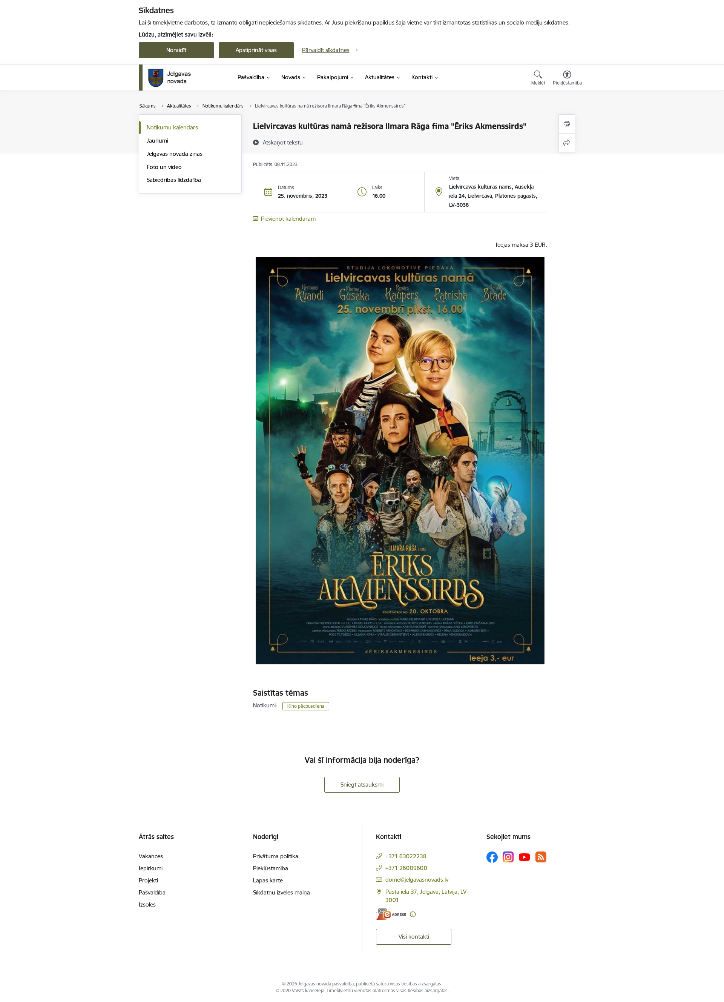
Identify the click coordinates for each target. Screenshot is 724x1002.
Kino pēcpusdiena (305, 706)
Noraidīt (176, 50)
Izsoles (147, 904)
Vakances (151, 856)
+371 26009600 (406, 867)
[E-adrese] (391, 914)
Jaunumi (157, 140)
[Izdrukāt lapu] (567, 124)
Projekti (148, 880)
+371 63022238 (405, 856)
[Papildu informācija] (413, 914)
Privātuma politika (275, 856)
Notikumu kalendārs (172, 127)
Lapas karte (268, 880)
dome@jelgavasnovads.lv (416, 879)
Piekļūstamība (270, 868)
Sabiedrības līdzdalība (174, 179)
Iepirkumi (151, 868)
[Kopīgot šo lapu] (567, 143)
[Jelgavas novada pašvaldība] (174, 78)
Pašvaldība (152, 892)
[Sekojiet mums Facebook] (492, 857)
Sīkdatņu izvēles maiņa (281, 892)
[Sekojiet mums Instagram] (508, 856)
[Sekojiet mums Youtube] (524, 856)
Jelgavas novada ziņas (174, 153)
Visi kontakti (414, 936)
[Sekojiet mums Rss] (540, 856)
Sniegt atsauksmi (362, 784)
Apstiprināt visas (256, 50)
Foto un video (164, 167)
